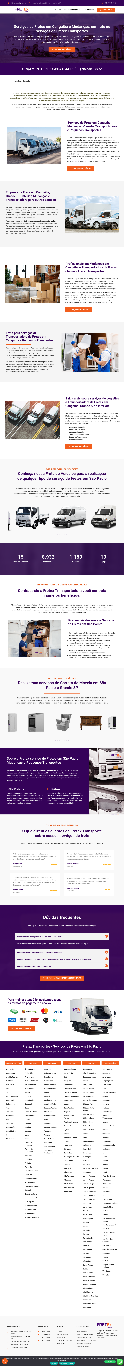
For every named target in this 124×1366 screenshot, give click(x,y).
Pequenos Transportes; (78, 437)
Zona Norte (52, 1063)
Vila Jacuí (67, 1180)
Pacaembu (10, 1116)
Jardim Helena (69, 1126)
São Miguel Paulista (71, 1157)
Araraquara (106, 1085)
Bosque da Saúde (89, 1077)
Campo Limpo (88, 1092)
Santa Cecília (10, 1127)
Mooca (66, 1133)
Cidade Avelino (88, 1122)
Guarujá (105, 1130)
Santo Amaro (88, 1265)
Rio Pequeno (30, 1182)
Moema (86, 1222)
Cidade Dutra (88, 1126)
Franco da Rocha (108, 1126)
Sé (6, 1135)
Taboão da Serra (31, 1194)
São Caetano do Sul (109, 1225)
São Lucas (67, 1149)
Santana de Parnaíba (32, 1186)
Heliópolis (87, 1145)
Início (15, 81)
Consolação (10, 1100)
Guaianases (68, 1100)
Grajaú (85, 1137)
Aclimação (10, 1069)
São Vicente (106, 1245)
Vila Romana (29, 1213)
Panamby (86, 1230)
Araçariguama (107, 1081)
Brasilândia (48, 1077)
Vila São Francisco (32, 1217)
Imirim (46, 1092)
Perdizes (28, 1155)
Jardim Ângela (88, 1180)
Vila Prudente (69, 1188)
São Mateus (68, 1153)
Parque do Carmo (70, 1137)
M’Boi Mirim (87, 1215)
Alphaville (29, 1073)
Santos (105, 1215)
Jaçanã (47, 1096)
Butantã (28, 1096)
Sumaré (28, 1190)
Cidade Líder (68, 1085)
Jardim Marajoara (89, 1192)
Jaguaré (28, 1123)
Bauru (104, 1089)
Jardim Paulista (89, 1195)
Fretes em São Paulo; (77, 427)
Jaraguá (28, 1131)
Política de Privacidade (67, 1363)
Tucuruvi (47, 1135)
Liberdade (9, 1112)
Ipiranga (86, 1161)
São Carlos (106, 1229)
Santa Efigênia (11, 1131)
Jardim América (89, 1176)
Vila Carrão (68, 1168)
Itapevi (27, 1119)
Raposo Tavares (31, 1179)
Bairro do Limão (50, 1073)
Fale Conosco (88, 10)
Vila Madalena (30, 1209)
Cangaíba (67, 1081)
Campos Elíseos (12, 1096)
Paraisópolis (88, 1238)
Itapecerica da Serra (90, 1168)
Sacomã (86, 1253)
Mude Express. (81, 612)
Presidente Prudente (110, 1203)
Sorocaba (106, 1253)
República (9, 1123)
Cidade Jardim (88, 1130)
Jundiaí (105, 1161)
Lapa (27, 1135)
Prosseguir (54, 1363)
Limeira (105, 1164)
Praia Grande (107, 1199)
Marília (105, 1168)
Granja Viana (29, 1116)
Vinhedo (105, 1275)
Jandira (28, 1127)
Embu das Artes (31, 1112)
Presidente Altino (31, 1171)
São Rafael (87, 1261)
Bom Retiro (10, 1085)
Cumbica (105, 1104)
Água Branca (29, 1069)
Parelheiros (87, 1242)
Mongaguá (106, 1180)
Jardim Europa (88, 1184)
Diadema (105, 1108)
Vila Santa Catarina (90, 1304)
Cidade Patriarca (70, 1089)
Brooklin (86, 1081)
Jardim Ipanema (89, 1188)
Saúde (85, 1269)
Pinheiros (28, 1159)
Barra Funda (29, 1089)
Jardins (8, 1108)
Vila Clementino (89, 1277)
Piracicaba (106, 1192)
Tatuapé (67, 1164)
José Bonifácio (50, 1104)
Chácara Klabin (88, 1114)
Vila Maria (48, 1143)
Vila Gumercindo (89, 1284)
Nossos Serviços (71, 10)
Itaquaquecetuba (108, 1145)
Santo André (107, 1211)
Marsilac (86, 1211)
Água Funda (87, 1069)
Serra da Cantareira (109, 1249)
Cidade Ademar (89, 1118)
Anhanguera (10, 1073)
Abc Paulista (107, 1069)
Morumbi (86, 1226)
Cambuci (9, 1092)
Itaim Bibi (86, 1164)
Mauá (104, 1172)
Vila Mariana (88, 1288)
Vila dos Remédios (32, 1198)
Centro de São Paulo (13, 1063)
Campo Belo (87, 1085)
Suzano (105, 1257)
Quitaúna (28, 1175)
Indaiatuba (106, 1141)
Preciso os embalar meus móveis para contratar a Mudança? (39, 952)
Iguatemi (67, 1104)
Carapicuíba (29, 1100)
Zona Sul (91, 1063)
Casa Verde (48, 1081)
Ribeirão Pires (107, 1207)
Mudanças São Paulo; (77, 430)
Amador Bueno (30, 1085)
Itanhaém (106, 1149)
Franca (105, 1122)
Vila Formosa (69, 1176)
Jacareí (105, 1157)
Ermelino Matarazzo (71, 1096)
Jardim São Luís (89, 1199)
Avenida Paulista (12, 1077)
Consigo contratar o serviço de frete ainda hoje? (35, 966)
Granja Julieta (88, 1141)
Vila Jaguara (29, 1202)
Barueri (27, 1092)
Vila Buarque (10, 1139)
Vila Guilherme (50, 1139)
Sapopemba (68, 1161)
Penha (66, 1141)
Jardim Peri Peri (50, 1100)
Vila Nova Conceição (91, 1296)
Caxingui (28, 1104)
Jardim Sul (87, 1203)
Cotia (27, 1108)
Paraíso (86, 1234)
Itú (103, 1153)
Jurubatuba (87, 1207)
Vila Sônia (87, 1308)
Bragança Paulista (109, 1092)
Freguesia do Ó (50, 1085)
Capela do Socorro (90, 1100)
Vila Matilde (68, 1184)
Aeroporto (106, 1073)
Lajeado (67, 1130)
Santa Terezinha (50, 1127)
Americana (106, 1077)
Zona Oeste (33, 1063)
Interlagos (87, 1157)
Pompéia (28, 1167)
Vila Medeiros (49, 1147)
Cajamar (105, 1096)
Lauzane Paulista (50, 1108)
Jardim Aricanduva (71, 1122)
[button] (10, 518)
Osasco (28, 1139)
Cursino (86, 1133)
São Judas (87, 1257)
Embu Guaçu (107, 1112)
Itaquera (67, 1112)
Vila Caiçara (106, 1271)
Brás (7, 1089)
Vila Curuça (68, 1172)
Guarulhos (106, 1133)
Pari (7, 1119)
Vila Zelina (68, 1192)
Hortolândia (106, 1137)
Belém (66, 1077)
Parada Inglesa (50, 1116)
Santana (47, 1123)
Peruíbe (105, 1188)
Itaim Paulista (69, 1108)
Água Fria (47, 1069)
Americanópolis (70, 1069)
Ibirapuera (87, 1153)
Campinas (106, 1100)
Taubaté (105, 1261)
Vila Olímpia (87, 1300)
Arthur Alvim (68, 1073)
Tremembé (48, 1131)
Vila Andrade (88, 1273)
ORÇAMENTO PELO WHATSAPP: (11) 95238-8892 (62, 69)
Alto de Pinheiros (31, 1081)
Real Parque (87, 1249)
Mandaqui (48, 1112)
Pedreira (86, 1246)
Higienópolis (10, 1104)
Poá (103, 1195)
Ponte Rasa (68, 1145)
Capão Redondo (89, 1096)
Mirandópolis (88, 1219)
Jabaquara (87, 1172)
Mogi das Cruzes (108, 1176)
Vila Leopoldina (31, 1206)
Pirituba (28, 1163)
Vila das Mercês (89, 1280)
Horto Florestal (50, 1089)
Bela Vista (9, 1081)
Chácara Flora (88, 1104)
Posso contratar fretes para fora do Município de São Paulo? (39, 937)
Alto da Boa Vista (89, 1073)
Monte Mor (106, 1184)
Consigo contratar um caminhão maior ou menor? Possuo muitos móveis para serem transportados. (54, 959)
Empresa (57, 10)
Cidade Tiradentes (71, 1092)
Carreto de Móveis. (76, 439)
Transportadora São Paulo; (79, 435)
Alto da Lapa (29, 1077)
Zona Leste (72, 1063)
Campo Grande (88, 1089)
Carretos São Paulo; (76, 432)
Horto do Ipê (87, 1149)
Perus (46, 1119)
